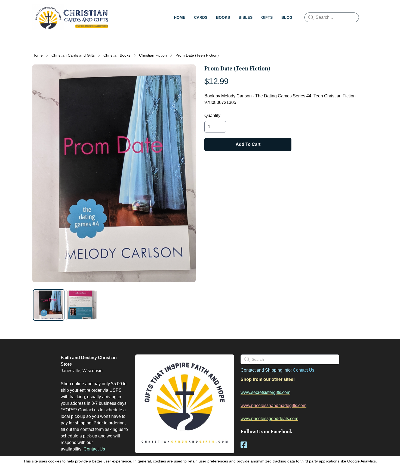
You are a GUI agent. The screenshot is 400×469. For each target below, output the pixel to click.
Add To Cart (248, 144)
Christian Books (116, 55)
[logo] (71, 17)
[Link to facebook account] (244, 444)
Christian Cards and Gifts (73, 55)
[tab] (48, 305)
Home (37, 55)
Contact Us (94, 449)
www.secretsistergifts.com (265, 392)
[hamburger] (117, 9)
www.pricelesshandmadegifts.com (273, 405)
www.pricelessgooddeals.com (269, 418)
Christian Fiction (153, 55)
